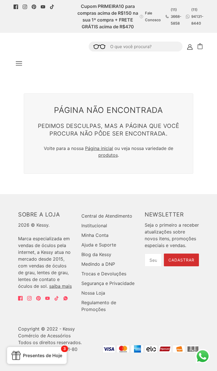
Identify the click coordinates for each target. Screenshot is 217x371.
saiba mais (60, 286)
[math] (65, 298)
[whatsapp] (203, 361)
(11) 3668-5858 (176, 16)
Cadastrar (181, 260)
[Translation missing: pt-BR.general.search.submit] (97, 47)
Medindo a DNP (98, 264)
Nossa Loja (93, 293)
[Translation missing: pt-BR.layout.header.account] (190, 46)
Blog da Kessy (96, 254)
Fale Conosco (153, 16)
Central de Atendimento (106, 216)
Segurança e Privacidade (107, 283)
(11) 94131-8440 (197, 16)
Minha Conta (94, 235)
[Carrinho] (200, 46)
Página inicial (99, 148)
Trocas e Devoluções (103, 273)
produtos (108, 155)
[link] (15, 6)
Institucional (94, 225)
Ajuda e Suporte (98, 245)
